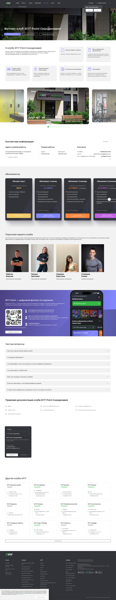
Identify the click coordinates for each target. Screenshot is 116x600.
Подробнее (12, 454)
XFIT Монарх (69, 569)
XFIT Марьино (69, 567)
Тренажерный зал (26, 566)
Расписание (24, 454)
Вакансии (42, 578)
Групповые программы (27, 571)
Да (89, 10)
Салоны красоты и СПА (27, 579)
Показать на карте (12, 157)
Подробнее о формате (13, 332)
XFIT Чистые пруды (70, 585)
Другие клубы (69, 589)
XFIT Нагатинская (70, 575)
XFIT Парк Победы (70, 577)
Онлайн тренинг (44, 588)
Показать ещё (58, 540)
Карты (41, 563)
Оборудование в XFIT (27, 586)
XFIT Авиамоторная (71, 563)
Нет (97, 10)
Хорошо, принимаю (41, 597)
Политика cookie (20, 594)
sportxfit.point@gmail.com (102, 154)
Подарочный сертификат (48, 34)
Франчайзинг (43, 571)
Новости (42, 565)
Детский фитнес (26, 568)
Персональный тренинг (28, 584)
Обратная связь (44, 580)
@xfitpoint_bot (106, 156)
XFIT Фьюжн (69, 583)
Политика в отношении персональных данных (85, 559)
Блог (41, 569)
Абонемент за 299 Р (30, 34)
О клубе (7, 563)
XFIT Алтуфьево (70, 565)
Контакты (105, 141)
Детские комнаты (26, 573)
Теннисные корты (26, 577)
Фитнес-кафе (25, 581)
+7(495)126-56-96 (105, 151)
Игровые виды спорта (27, 575)
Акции (42, 567)
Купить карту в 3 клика (12, 34)
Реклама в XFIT (44, 573)
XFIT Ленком (69, 587)
